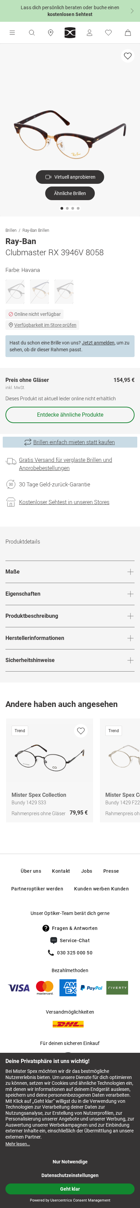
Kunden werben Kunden (101, 888)
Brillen (11, 230)
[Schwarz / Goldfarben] (63, 291)
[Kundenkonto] (89, 32)
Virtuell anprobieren (74, 177)
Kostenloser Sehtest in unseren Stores (64, 502)
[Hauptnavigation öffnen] (12, 32)
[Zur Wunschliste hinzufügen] (128, 56)
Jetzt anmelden (98, 342)
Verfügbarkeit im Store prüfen (45, 325)
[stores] (50, 32)
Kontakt (61, 871)
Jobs (86, 871)
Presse (111, 871)
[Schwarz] (14, 291)
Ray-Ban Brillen (35, 230)
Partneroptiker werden (37, 888)
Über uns (31, 871)
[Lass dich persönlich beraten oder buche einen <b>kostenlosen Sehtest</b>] (70, 11)
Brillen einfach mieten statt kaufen (74, 442)
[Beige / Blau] (39, 291)
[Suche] (31, 32)
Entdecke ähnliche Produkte (70, 415)
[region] (70, 772)
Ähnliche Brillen (70, 193)
